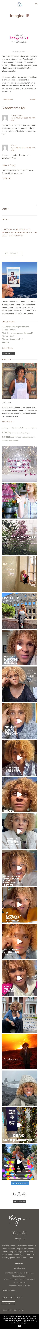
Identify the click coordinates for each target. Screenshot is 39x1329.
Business (28, 428)
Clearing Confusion (9, 329)
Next (32, 99)
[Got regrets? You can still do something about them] (19, 758)
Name (5, 209)
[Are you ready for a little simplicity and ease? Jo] (19, 978)
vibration (13, 440)
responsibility (5, 440)
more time (12, 437)
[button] (36, 4)
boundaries (19, 428)
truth (10, 440)
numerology (19, 437)
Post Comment (12, 253)
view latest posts (8, 1290)
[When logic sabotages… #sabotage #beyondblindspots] (19, 721)
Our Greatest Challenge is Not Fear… (16, 326)
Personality (25, 437)
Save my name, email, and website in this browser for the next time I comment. (19, 232)
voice (17, 440)
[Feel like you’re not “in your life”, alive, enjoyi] (19, 905)
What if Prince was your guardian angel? (17, 333)
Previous (8, 99)
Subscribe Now (8, 353)
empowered (34, 428)
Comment (6, 178)
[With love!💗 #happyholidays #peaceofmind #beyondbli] (19, 464)
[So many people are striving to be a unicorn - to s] (19, 574)
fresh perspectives (16, 433)
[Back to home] (19, 4)
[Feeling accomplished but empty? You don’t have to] (19, 794)
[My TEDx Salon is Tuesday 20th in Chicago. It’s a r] (19, 1162)
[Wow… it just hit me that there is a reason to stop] (19, 684)
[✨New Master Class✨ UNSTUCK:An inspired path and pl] (19, 647)
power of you (31, 437)
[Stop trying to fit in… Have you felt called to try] (19, 868)
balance (4, 428)
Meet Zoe (5, 342)
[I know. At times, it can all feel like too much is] (19, 1088)
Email (5, 219)
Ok (19, 1326)
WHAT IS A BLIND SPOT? (13, 1310)
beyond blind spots (11, 428)
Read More (7, 421)
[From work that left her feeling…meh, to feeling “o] (19, 611)
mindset (6, 436)
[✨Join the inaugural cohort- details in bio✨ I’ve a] (19, 537)
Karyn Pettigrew (25, 433)
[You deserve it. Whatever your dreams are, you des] (19, 1051)
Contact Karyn (19, 1201)
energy (6, 432)
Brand (23, 428)
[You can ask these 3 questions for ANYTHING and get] (19, 831)
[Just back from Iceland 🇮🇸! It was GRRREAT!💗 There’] (19, 1125)
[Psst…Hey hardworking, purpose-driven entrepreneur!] (19, 501)
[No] (36, 1321)
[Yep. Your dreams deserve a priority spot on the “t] (19, 1015)
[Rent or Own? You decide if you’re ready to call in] (19, 941)
